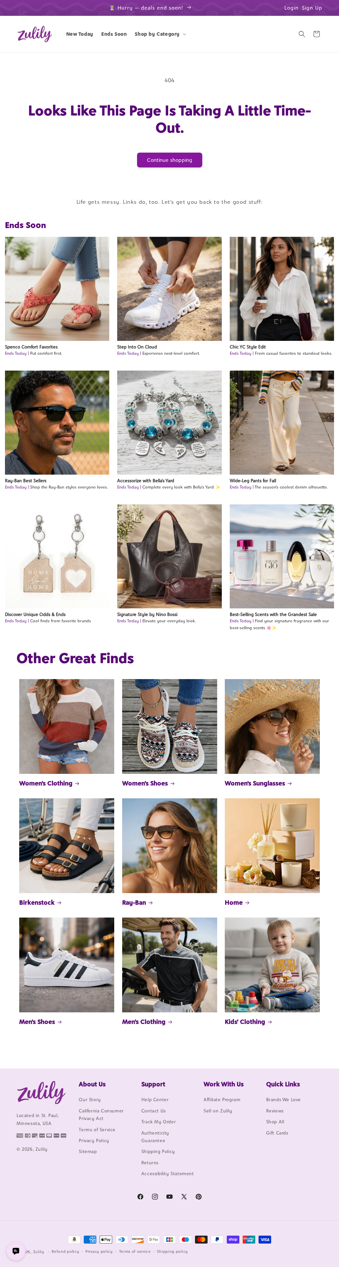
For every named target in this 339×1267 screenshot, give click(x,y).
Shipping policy (172, 1251)
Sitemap (88, 1151)
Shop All (275, 1121)
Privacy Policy (94, 1140)
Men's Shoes (37, 1021)
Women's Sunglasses (255, 783)
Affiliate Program (222, 1099)
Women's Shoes (145, 783)
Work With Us (224, 1084)
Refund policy (65, 1251)
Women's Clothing (46, 783)
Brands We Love (283, 1099)
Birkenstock (37, 902)
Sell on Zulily (218, 1110)
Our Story (90, 1099)
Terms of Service (97, 1129)
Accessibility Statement (167, 1173)
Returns (150, 1162)
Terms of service (135, 1251)
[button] (160, 34)
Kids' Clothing (245, 1021)
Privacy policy (99, 1251)
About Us (92, 1084)
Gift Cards (277, 1133)
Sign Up (312, 8)
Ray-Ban (134, 902)
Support (153, 1084)
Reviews (275, 1110)
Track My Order (158, 1121)
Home (234, 902)
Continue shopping (169, 160)
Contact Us (153, 1110)
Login (291, 8)
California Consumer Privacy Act (101, 1114)
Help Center (155, 1099)
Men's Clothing (144, 1021)
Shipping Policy (158, 1151)
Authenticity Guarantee (155, 1136)
